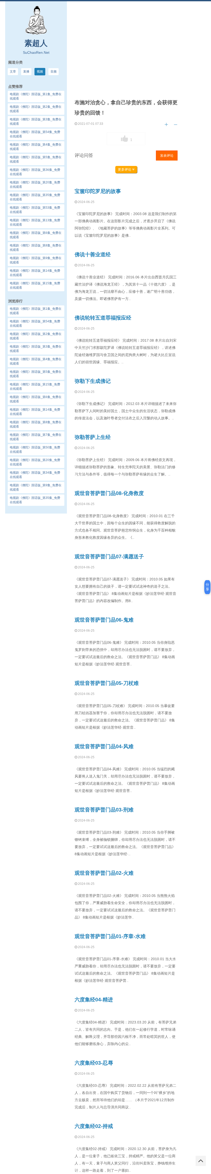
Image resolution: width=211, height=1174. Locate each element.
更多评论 (125, 169)
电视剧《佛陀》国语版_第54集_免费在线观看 (35, 324)
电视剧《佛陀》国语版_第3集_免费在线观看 (35, 349)
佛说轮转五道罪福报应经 (103, 318)
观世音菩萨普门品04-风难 (104, 746)
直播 (26, 71)
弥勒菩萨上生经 (93, 437)
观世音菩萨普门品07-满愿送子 (109, 556)
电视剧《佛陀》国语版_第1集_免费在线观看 (35, 311)
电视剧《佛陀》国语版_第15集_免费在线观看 (35, 387)
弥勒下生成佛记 (93, 381)
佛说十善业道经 (93, 254)
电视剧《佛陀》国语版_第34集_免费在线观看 (35, 475)
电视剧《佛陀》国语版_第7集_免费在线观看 (35, 437)
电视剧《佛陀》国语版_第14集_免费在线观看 (35, 412)
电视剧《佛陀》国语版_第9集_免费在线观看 (35, 487)
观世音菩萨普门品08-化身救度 (109, 493)
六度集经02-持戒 (94, 1126)
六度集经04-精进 (94, 999)
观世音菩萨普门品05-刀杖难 (107, 683)
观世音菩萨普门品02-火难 (104, 873)
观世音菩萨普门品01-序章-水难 (110, 936)
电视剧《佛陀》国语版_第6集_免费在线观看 (35, 399)
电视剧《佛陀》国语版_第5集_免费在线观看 (35, 374)
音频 (53, 71)
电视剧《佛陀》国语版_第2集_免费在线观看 (35, 336)
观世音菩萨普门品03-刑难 (104, 810)
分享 (207, 586)
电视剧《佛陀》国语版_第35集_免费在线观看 (35, 500)
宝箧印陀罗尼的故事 (98, 191)
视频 (40, 71)
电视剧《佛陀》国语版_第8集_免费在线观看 (35, 424)
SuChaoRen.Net (36, 52)
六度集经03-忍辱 (94, 1063)
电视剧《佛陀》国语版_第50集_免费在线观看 (35, 450)
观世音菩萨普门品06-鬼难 (104, 620)
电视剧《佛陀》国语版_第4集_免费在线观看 (35, 361)
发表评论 (166, 155)
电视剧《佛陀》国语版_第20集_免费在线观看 (35, 462)
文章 (13, 71)
